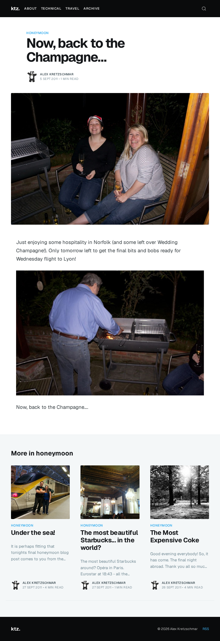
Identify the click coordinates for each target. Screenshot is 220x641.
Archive (91, 8)
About (30, 8)
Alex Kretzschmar (57, 74)
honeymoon (37, 33)
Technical (51, 8)
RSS (206, 629)
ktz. (15, 8)
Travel (72, 8)
